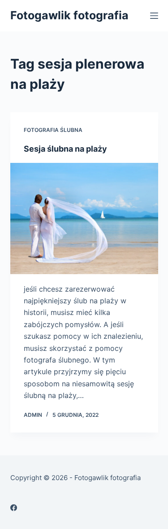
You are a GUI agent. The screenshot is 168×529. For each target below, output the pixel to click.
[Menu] (154, 16)
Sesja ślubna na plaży (65, 148)
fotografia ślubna (53, 130)
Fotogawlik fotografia (69, 15)
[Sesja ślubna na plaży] (84, 218)
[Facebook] (13, 507)
